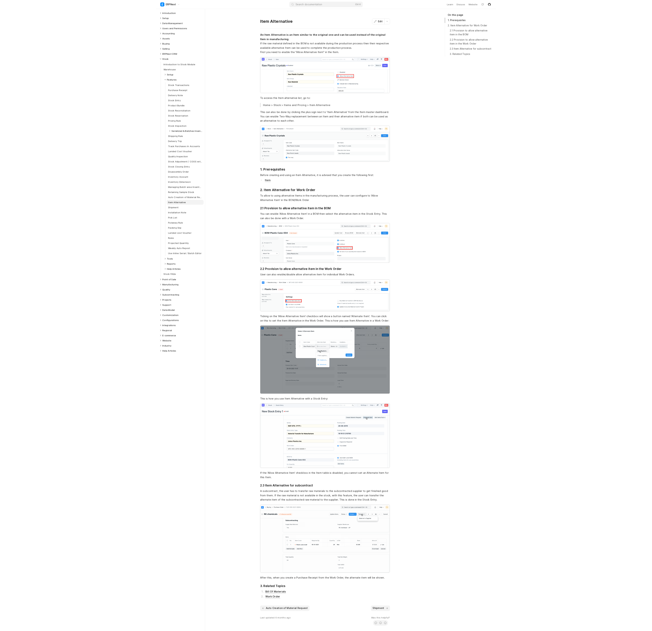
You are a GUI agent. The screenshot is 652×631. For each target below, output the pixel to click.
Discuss (461, 4)
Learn (450, 4)
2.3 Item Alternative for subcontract (470, 48)
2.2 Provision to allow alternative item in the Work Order (469, 41)
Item (268, 180)
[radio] (375, 622)
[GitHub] (489, 4)
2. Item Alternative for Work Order (467, 25)
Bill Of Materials (275, 591)
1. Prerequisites (457, 20)
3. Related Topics (460, 53)
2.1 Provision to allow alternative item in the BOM (469, 32)
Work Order (272, 596)
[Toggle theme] (482, 4)
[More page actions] (387, 21)
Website (472, 4)
